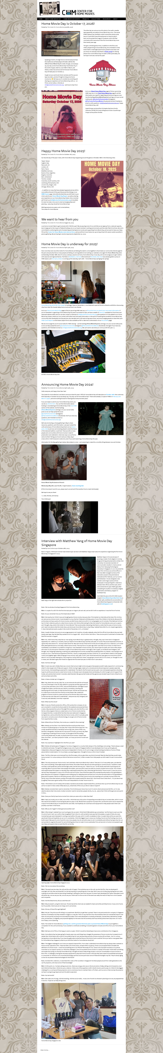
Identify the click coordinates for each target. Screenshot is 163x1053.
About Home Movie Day (53, 19)
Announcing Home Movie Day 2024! (67, 384)
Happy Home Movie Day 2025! (63, 150)
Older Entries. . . (45, 1050)
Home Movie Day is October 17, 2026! (68, 23)
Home (40, 19)
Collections (95, 19)
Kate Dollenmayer (52, 548)
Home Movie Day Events (71, 19)
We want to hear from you (59, 219)
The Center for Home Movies (55, 27)
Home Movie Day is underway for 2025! (69, 243)
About (115, 19)
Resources (106, 19)
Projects (86, 19)
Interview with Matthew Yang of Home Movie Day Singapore (76, 542)
